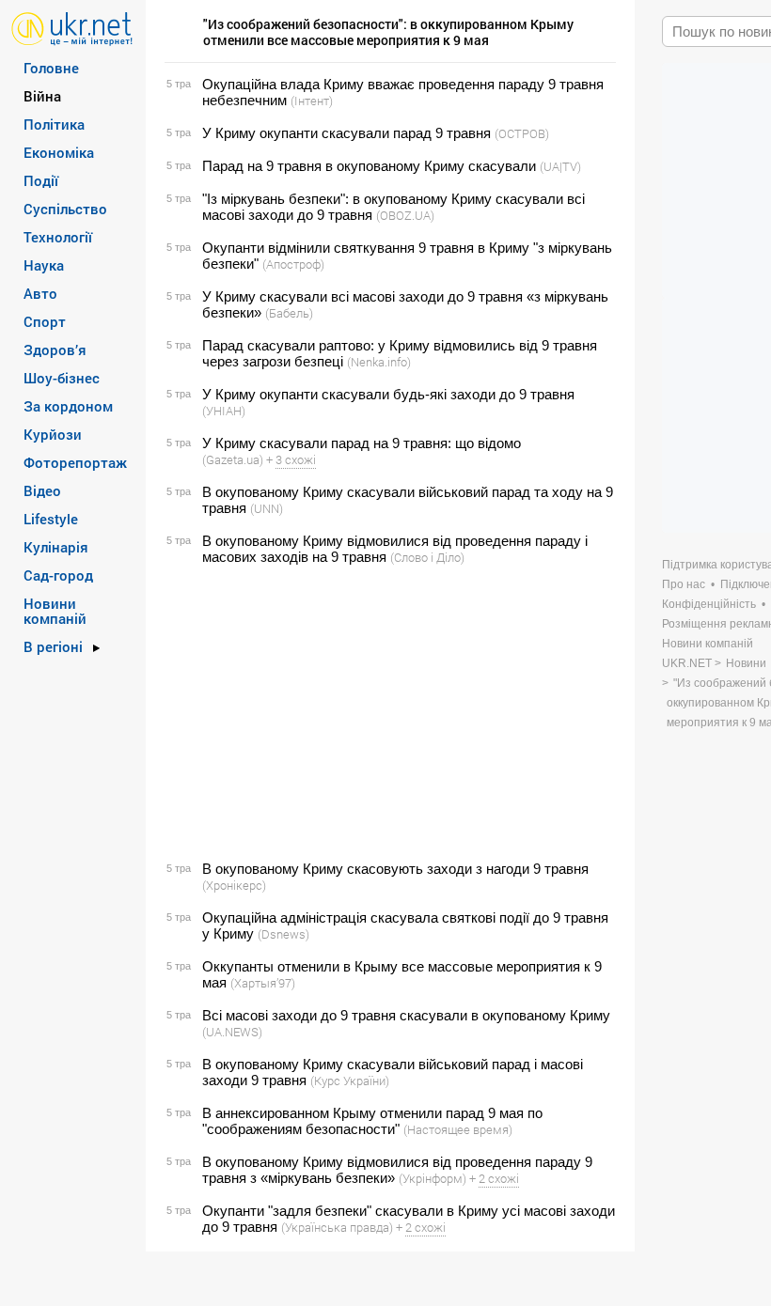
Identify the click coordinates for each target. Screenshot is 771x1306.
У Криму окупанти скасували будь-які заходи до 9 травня (388, 394)
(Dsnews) (283, 933)
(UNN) (266, 508)
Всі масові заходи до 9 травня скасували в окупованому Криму (406, 1015)
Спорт (45, 321)
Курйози (53, 434)
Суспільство (65, 208)
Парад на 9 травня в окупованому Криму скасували (369, 166)
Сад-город (58, 575)
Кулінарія (56, 546)
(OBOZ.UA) (405, 215)
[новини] (72, 28)
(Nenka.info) (379, 361)
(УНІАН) (223, 410)
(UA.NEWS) (232, 1031)
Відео (42, 490)
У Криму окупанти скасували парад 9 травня (346, 133)
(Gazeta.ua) (232, 459)
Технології (58, 236)
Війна (42, 95)
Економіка (59, 152)
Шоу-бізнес (62, 377)
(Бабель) (289, 312)
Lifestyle (51, 518)
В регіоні (53, 646)
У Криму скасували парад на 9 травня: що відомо (361, 443)
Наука (44, 264)
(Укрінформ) (432, 1178)
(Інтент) (312, 100)
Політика (54, 124)
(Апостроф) (293, 264)
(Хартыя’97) (262, 982)
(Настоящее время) (457, 1129)
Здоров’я (55, 349)
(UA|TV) (560, 166)
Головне (51, 67)
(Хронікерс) (234, 885)
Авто (40, 293)
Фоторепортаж (75, 462)
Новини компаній (55, 611)
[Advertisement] (387, 713)
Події (41, 180)
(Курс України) (349, 1080)
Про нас (683, 584)
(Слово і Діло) (427, 557)
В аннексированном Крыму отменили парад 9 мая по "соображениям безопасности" (372, 1121)
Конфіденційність (709, 604)
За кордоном (68, 405)
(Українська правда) (337, 1227)
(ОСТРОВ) (522, 133)
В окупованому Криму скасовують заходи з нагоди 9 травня (395, 869)
